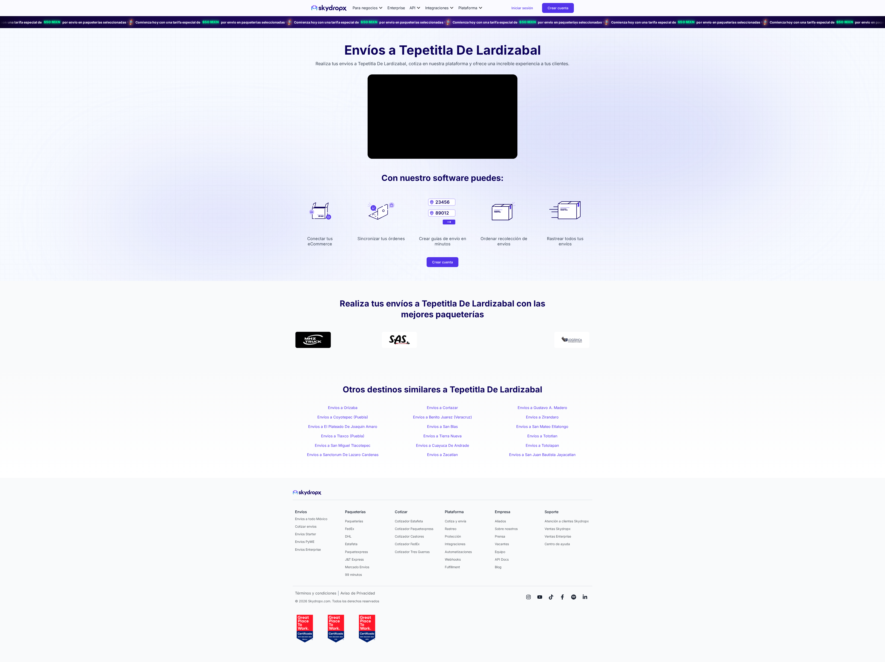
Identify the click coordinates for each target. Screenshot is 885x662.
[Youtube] (540, 597)
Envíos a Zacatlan (442, 454)
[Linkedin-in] (585, 597)
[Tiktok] (551, 597)
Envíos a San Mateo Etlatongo (542, 426)
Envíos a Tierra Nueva (442, 436)
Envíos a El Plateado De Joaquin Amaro (342, 426)
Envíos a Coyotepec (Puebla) (342, 417)
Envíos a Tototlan (542, 436)
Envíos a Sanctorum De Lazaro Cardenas (342, 454)
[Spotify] (574, 597)
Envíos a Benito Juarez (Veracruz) (442, 417)
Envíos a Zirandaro (542, 417)
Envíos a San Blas (442, 426)
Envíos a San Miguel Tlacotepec (342, 445)
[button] (367, 8)
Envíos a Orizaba (342, 407)
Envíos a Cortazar (442, 407)
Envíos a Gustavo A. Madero (542, 407)
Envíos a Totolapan (542, 445)
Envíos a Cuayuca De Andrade (442, 445)
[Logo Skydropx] (329, 8)
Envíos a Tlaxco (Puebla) (342, 436)
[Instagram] (528, 597)
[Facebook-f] (562, 597)
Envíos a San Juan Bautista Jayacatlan (542, 454)
